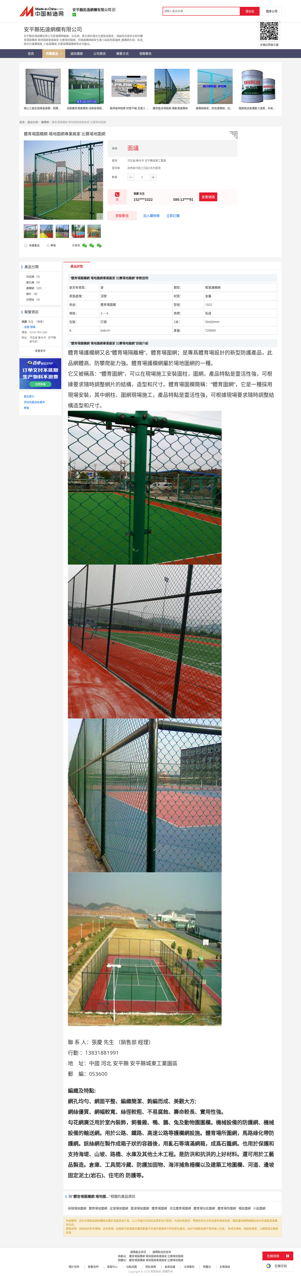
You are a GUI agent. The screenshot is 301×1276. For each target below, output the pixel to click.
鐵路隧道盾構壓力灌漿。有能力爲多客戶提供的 (266, 108)
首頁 (22, 122)
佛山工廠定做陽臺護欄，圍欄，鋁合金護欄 (49, 108)
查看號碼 (208, 197)
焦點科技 (155, 1271)
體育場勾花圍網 (204, 1208)
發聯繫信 (122, 215)
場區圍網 (244, 1208)
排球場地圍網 (77, 1208)
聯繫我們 (93, 1267)
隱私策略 (150, 1267)
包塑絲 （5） (34, 300)
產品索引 (29, 396)
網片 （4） (32, 294)
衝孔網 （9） (34, 282)
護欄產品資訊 (138, 1252)
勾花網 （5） (34, 277)
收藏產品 (34, 245)
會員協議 (170, 1267)
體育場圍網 (159, 1208)
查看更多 (40, 351)
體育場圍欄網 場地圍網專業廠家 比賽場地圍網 (156, 1256)
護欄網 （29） (34, 288)
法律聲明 (189, 1267)
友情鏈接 (224, 1267)
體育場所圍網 (226, 1208)
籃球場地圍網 (140, 1208)
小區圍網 (259, 1208)
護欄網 (45, 122)
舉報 (53, 245)
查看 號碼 (29, 327)
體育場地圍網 (98, 1208)
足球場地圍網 (119, 1208)
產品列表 (33, 122)
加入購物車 (151, 215)
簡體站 (207, 1267)
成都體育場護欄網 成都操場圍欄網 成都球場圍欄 (95, 108)
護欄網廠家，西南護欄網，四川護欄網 (218, 108)
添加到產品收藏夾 (34, 402)
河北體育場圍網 (180, 1208)
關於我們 (74, 1267)
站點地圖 (131, 1267)
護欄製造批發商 (161, 1252)
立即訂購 (173, 215)
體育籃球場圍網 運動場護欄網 (170, 108)
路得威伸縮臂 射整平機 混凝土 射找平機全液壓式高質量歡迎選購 (148, 108)
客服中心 (112, 1267)
